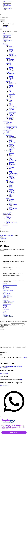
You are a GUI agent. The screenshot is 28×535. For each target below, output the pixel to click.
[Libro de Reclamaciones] (5, 344)
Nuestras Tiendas (7, 5)
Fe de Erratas (6, 309)
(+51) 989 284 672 (4, 367)
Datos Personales (7, 304)
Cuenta (4, 311)
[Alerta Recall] (22, 309)
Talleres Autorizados (7, 1)
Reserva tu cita (6, 4)
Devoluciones (6, 307)
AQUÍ (25, 357)
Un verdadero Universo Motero (10, 285)
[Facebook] (4, 329)
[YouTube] (5, 329)
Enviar (2, 327)
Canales (4, 292)
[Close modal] (0, 416)
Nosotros (5, 286)
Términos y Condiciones (8, 301)
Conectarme (5, 25)
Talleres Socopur (7, 3)
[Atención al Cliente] (14, 415)
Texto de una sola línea (5, 324)
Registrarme (5, 26)
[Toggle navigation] (0, 14)
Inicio (1, 235)
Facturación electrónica (8, 316)
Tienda (5, 235)
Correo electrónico (4, 325)
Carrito (4, 314)
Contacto (5, 6)
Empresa (5, 283)
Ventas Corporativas (7, 8)
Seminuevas (10, 235)
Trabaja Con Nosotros (8, 290)
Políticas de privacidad (8, 302)
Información (5, 300)
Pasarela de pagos (7, 315)
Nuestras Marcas (6, 287)
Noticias (5, 305)
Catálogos (5, 306)
